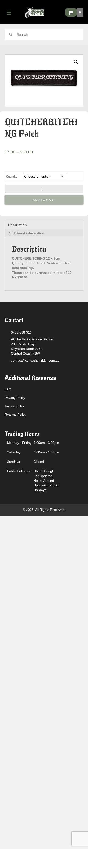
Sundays (13, 461)
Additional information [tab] (26, 233)
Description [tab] (17, 225)
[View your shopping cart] (71, 12)
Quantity (11, 176)
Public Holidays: (19, 471)
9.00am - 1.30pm (46, 452)
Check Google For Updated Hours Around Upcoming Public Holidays (46, 480)
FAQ (8, 389)
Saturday (13, 452)
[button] (76, 62)
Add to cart (44, 200)
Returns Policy (15, 414)
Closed (39, 461)
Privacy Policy (15, 398)
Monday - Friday (19, 443)
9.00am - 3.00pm (46, 443)
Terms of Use (14, 406)
